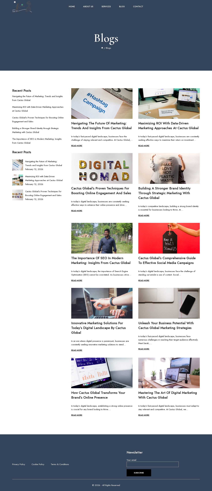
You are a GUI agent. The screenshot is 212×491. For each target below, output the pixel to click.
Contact (138, 6)
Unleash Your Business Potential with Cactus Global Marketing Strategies (166, 325)
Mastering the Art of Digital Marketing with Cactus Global (167, 395)
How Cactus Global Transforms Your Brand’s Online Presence (98, 395)
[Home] (102, 48)
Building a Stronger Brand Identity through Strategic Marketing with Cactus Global (164, 193)
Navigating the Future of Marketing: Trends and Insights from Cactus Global (101, 125)
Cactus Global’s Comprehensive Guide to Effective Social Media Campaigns (167, 260)
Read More (76, 145)
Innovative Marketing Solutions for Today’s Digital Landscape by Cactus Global (98, 328)
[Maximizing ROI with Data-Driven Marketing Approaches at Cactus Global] (17, 180)
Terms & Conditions (60, 464)
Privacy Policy (18, 464)
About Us (88, 6)
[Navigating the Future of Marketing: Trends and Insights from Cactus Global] (17, 165)
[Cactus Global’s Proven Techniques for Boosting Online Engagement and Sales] (17, 195)
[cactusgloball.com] (22, 6)
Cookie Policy (38, 464)
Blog (122, 6)
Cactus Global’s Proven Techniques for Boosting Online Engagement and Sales (101, 190)
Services (106, 6)
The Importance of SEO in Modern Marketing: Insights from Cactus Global (101, 260)
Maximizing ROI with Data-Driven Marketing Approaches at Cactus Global (168, 125)
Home (72, 6)
